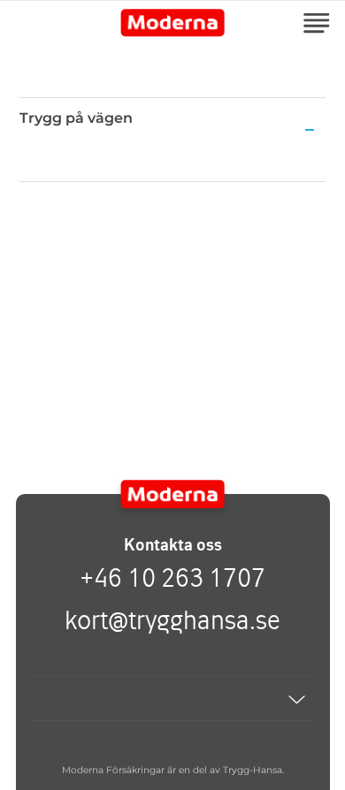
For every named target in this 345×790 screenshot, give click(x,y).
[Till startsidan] (173, 494)
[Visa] (172, 698)
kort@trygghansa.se (172, 619)
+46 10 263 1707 (172, 577)
